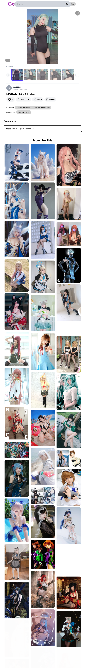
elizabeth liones (23, 112)
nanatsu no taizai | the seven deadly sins (33, 108)
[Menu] (80, 4)
